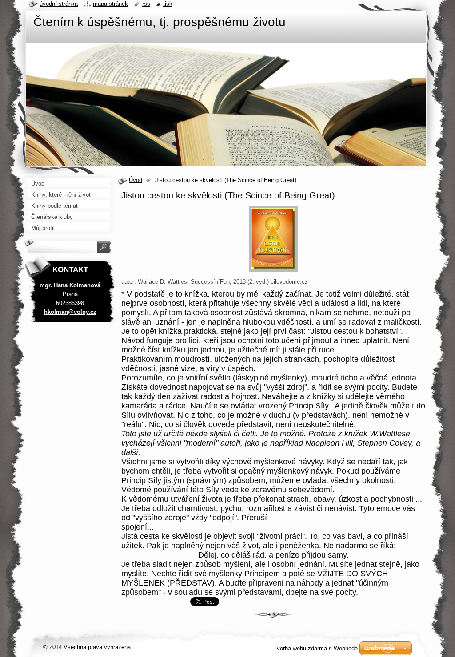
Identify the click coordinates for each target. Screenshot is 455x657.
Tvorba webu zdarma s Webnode (315, 648)
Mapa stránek (110, 3)
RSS (146, 3)
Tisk (167, 3)
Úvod (135, 180)
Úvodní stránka (59, 3)
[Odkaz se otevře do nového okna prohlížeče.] (273, 272)
